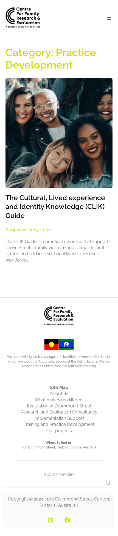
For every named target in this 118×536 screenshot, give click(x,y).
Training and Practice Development (59, 424)
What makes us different (59, 399)
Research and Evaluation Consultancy (59, 412)
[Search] (108, 483)
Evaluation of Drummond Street (59, 406)
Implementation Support (59, 418)
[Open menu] (109, 17)
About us (59, 393)
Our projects (59, 430)
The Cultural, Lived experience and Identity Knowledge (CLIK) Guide (55, 207)
